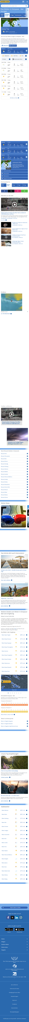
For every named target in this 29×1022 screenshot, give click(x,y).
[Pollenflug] (23, 2)
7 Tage (24, 15)
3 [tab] (12, 693)
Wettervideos (4, 947)
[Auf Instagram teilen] (17, 191)
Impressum (14, 1000)
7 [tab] (21, 693)
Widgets (3, 941)
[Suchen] (26, 6)
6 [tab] (18, 693)
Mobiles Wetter (5, 944)
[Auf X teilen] (11, 191)
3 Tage (12, 15)
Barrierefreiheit (14, 1008)
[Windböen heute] (14, 302)
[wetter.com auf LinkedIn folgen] (16, 917)
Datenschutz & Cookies (14, 988)
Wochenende (18, 15)
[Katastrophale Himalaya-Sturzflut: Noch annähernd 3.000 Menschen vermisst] (14, 204)
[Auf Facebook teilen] (4, 191)
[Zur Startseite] (5, 1)
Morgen (7, 15)
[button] (14, 51)
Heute (2, 15)
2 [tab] (10, 693)
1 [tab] (8, 693)
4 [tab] (14, 693)
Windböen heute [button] (4, 311)
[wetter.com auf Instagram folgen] (21, 917)
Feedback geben (12, 33)
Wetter (3, 939)
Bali (15, 628)
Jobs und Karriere (14, 984)
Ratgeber (3, 950)
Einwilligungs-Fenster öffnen (14, 992)
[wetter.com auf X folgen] (12, 918)
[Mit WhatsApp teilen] (24, 191)
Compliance (14, 1004)
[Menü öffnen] (26, 1)
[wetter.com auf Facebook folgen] (8, 917)
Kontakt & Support (14, 996)
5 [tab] (16, 693)
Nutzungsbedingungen (14, 1011)
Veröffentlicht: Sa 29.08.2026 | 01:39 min (9, 218)
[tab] (5, 46)
